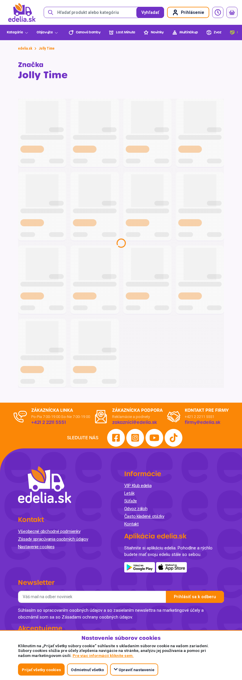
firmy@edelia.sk (202, 422)
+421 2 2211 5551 (199, 416)
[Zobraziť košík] (232, 12)
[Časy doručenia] (217, 12)
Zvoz (217, 32)
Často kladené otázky (144, 516)
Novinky (157, 32)
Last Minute (125, 32)
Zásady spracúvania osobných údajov (53, 539)
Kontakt (131, 524)
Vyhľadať (150, 12)
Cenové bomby (88, 32)
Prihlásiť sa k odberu (195, 596)
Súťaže (130, 501)
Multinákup (188, 32)
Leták (129, 493)
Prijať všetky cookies (41, 669)
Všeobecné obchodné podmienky (49, 531)
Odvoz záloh (136, 508)
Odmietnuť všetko (87, 669)
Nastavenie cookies (36, 546)
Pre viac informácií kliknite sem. (103, 655)
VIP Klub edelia (138, 485)
